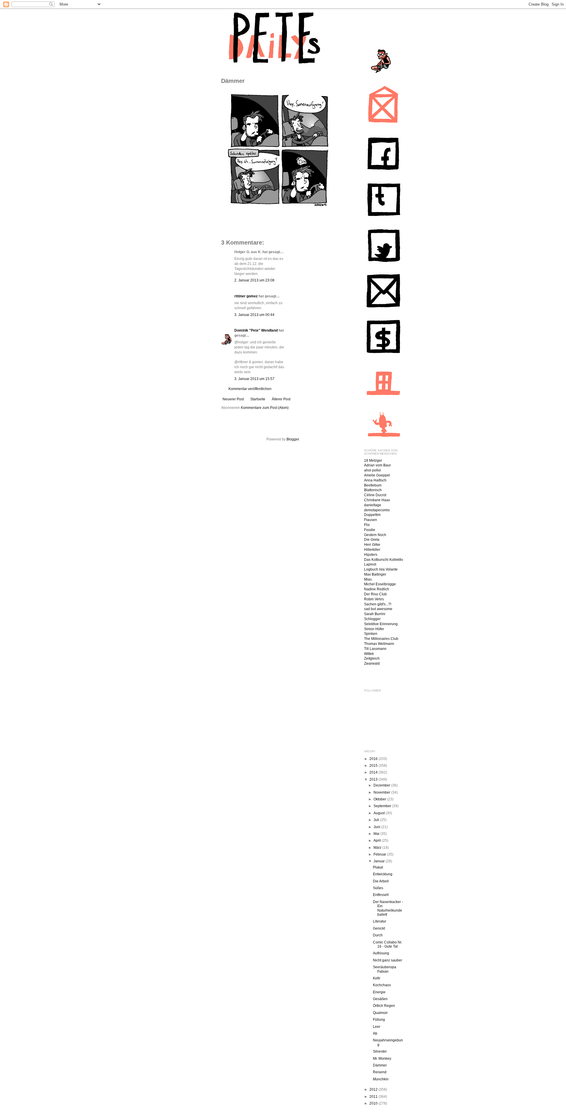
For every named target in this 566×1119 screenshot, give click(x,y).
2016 (374, 759)
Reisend (379, 1072)
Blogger (293, 439)
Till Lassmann (375, 649)
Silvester (380, 1051)
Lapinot (370, 564)
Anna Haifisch (375, 480)
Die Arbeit (381, 881)
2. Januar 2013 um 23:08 (254, 280)
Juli (377, 820)
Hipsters (370, 555)
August (380, 813)
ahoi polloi (372, 470)
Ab (375, 1033)
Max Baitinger (375, 574)
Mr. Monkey (382, 1058)
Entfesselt (381, 895)
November (382, 792)
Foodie (369, 530)
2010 (374, 1103)
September (383, 806)
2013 (374, 779)
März (378, 848)
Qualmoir (380, 1013)
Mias (368, 579)
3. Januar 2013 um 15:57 (254, 379)
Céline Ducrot (375, 495)
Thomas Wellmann (379, 644)
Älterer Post (281, 399)
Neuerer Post (233, 399)
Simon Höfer (374, 629)
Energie (379, 992)
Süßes (378, 888)
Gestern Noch (375, 535)
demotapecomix (377, 510)
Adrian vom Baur (377, 465)
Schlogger (372, 619)
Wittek (369, 654)
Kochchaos (382, 985)
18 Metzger (373, 460)
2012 (374, 1089)
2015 (374, 766)
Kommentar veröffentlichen (250, 389)
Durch (378, 935)
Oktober (380, 799)
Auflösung (381, 953)
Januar (380, 861)
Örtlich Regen (384, 1006)
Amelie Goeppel (377, 475)
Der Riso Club (375, 594)
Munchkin (381, 1079)
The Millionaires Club (381, 639)
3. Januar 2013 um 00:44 (254, 315)
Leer (376, 1027)
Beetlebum (372, 485)
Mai (377, 834)
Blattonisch (373, 490)
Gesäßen (380, 999)
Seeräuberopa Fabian (384, 969)
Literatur (379, 921)
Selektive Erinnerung (381, 624)
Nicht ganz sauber (387, 960)
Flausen (370, 520)
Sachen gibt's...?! (377, 604)
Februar (380, 854)
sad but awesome (378, 609)
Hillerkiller (372, 550)
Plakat (378, 867)
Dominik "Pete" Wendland (256, 330)
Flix (367, 525)
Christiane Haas (377, 500)
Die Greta (371, 540)
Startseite (257, 399)
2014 (374, 772)
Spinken (370, 634)
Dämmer (380, 1065)
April (378, 840)
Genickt (379, 928)
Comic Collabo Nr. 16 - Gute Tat (387, 944)
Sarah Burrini (374, 614)
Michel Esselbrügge (380, 584)
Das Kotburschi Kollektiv (383, 560)
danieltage (372, 505)
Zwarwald (372, 663)
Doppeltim (372, 515)
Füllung (379, 1020)
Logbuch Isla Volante (381, 569)
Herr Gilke (372, 545)
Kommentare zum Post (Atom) (265, 408)
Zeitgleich (372, 658)
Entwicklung (382, 874)
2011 (374, 1097)
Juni (377, 827)
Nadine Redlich (376, 589)
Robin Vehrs (374, 599)
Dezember (382, 785)
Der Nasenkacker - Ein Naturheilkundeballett (388, 908)
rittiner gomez (246, 296)
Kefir (376, 978)
